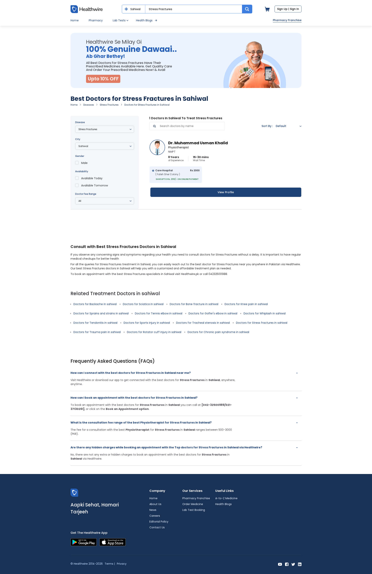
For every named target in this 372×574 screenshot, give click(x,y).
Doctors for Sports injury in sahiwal (147, 323)
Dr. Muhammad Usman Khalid (198, 143)
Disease (80, 122)
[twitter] (293, 564)
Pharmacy (96, 20)
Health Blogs (144, 20)
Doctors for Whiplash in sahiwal (265, 313)
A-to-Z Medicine (226, 498)
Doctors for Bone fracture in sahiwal (194, 304)
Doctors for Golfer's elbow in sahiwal (213, 313)
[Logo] (74, 493)
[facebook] (286, 564)
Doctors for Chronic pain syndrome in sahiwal (218, 332)
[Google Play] (84, 542)
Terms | (110, 564)
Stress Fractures (109, 104)
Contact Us (157, 527)
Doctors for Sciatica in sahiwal (143, 304)
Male (84, 163)
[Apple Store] (112, 542)
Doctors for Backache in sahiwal (95, 304)
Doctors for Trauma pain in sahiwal (97, 332)
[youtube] (280, 564)
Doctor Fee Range (85, 194)
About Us (155, 504)
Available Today (91, 178)
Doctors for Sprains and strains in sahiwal (101, 313)
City (77, 139)
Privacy (122, 564)
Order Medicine (192, 504)
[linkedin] (299, 564)
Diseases (88, 104)
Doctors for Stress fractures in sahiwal (261, 323)
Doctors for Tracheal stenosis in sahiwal (203, 323)
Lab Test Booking (193, 510)
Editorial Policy (158, 522)
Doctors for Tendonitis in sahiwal (95, 323)
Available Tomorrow (94, 185)
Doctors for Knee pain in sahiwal (246, 304)
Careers (154, 516)
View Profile (226, 192)
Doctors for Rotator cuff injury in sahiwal (154, 332)
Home (75, 20)
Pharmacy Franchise (287, 20)
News (152, 510)
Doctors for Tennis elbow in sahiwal (158, 313)
